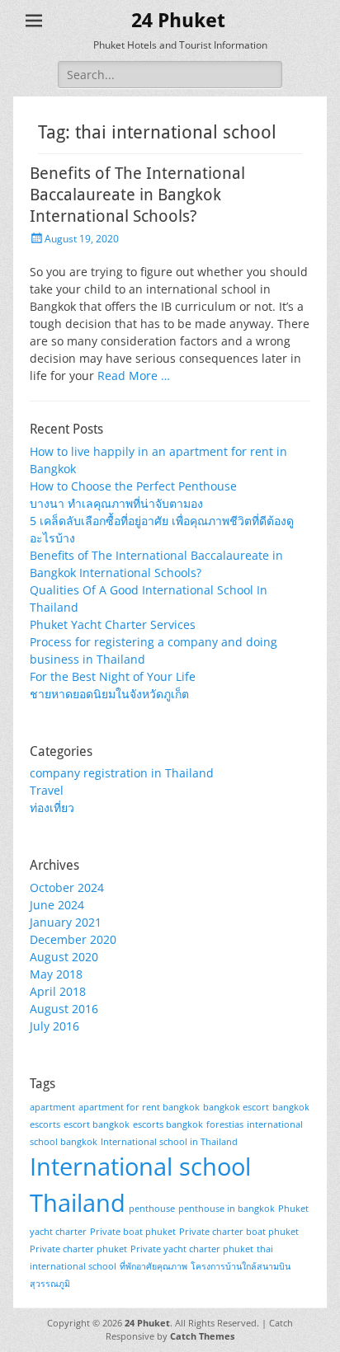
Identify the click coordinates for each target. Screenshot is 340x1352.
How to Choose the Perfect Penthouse (133, 486)
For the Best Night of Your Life (113, 676)
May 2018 (56, 974)
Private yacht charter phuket (191, 1249)
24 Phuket (178, 20)
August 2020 (64, 957)
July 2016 (54, 1026)
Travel (47, 790)
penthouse (152, 1208)
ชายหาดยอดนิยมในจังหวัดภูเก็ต (109, 694)
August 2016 (64, 1008)
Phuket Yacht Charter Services (113, 624)
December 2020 (73, 939)
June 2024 (57, 905)
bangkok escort (236, 1107)
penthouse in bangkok (226, 1208)
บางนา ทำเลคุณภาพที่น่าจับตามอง (116, 503)
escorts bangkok (168, 1124)
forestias (224, 1124)
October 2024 (67, 887)
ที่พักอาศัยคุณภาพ (153, 1266)
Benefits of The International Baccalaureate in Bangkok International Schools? (137, 194)
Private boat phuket (133, 1231)
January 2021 (66, 922)
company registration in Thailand (122, 773)
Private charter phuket (78, 1249)
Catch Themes (202, 1336)
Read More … (133, 375)
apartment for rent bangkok (139, 1107)
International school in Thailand (169, 1142)
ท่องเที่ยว (52, 807)
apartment (52, 1107)
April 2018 (58, 991)
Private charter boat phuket (239, 1231)
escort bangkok (97, 1124)
